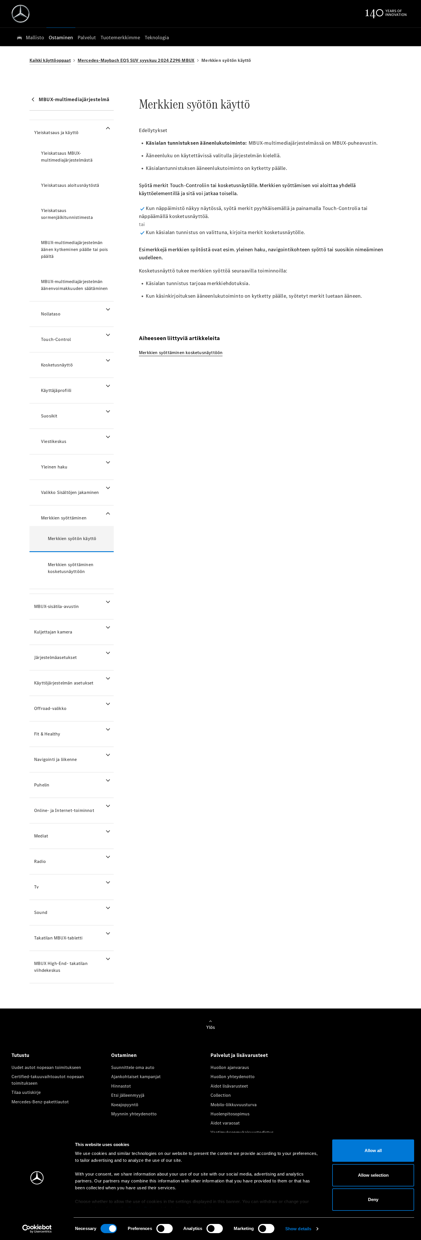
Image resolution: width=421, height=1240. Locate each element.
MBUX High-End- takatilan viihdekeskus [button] (61, 966)
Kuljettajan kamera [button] (53, 632)
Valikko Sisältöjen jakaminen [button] (70, 492)
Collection (220, 1095)
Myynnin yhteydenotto (134, 1114)
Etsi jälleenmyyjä (127, 1095)
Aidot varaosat (225, 1123)
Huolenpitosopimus (229, 1114)
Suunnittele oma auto (132, 1067)
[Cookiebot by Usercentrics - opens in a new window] (37, 1229)
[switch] (164, 1228)
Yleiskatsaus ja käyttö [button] (56, 133)
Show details (298, 1228)
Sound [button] (40, 912)
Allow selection (373, 1175)
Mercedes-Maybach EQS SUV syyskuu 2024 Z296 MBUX (136, 60)
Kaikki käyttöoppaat (50, 60)
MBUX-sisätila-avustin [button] (56, 606)
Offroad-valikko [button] (50, 708)
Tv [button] (36, 887)
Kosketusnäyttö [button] (57, 365)
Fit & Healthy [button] (47, 734)
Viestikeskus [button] (53, 441)
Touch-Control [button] (56, 339)
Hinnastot (121, 1086)
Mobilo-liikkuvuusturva (233, 1105)
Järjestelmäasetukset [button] (55, 657)
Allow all (373, 1150)
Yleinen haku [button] (54, 467)
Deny (373, 1199)
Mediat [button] (41, 836)
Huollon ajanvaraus (229, 1067)
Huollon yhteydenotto (232, 1077)
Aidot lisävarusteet (229, 1086)
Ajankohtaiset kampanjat (136, 1077)
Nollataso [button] (50, 314)
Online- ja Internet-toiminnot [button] (64, 810)
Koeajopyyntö (124, 1105)
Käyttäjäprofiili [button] (56, 390)
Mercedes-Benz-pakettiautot (40, 1102)
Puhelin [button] (41, 785)
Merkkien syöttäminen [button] (63, 518)
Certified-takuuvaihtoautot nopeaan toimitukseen (47, 1080)
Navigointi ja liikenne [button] (55, 759)
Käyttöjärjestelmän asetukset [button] (64, 683)
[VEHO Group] (20, 14)
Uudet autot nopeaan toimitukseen (46, 1067)
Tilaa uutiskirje (26, 1092)
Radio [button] (40, 861)
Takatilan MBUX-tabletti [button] (58, 938)
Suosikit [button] (49, 416)
